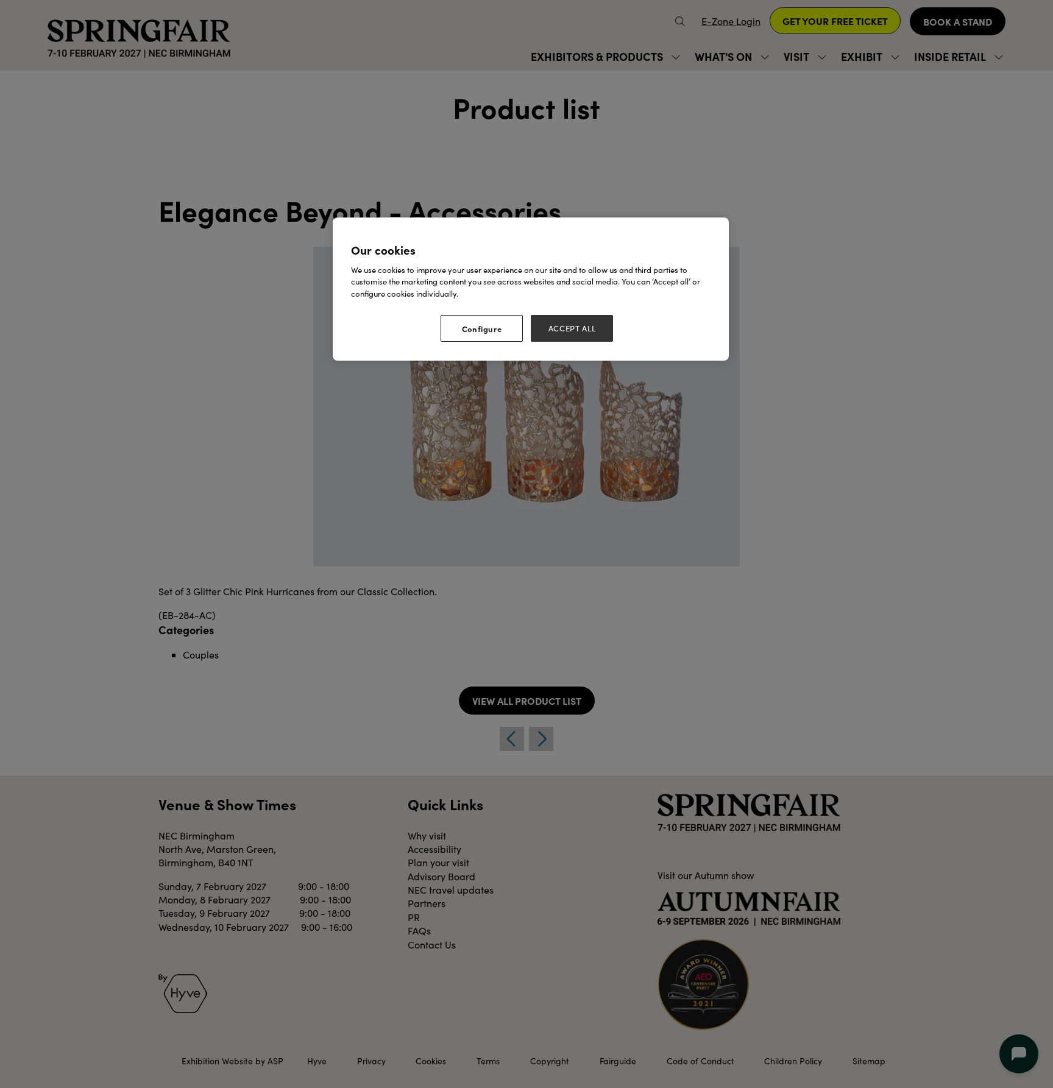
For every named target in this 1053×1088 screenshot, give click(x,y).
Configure (482, 328)
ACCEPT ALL (572, 328)
